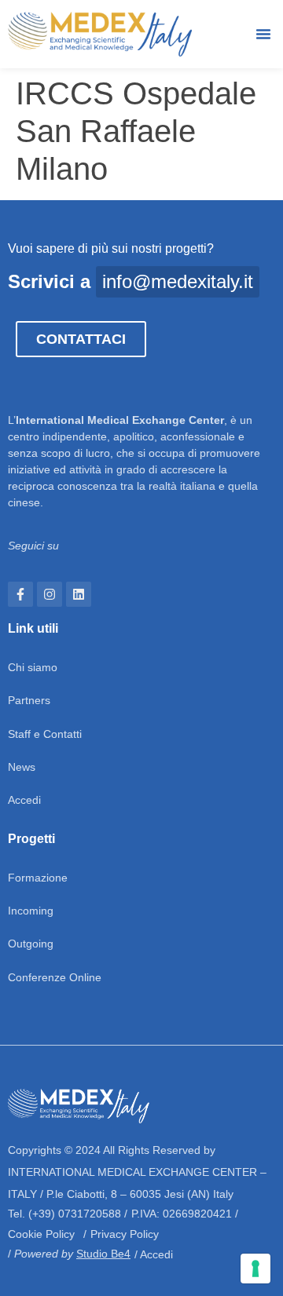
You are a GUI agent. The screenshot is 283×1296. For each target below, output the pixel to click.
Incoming (30, 910)
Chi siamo (32, 667)
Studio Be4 (103, 1253)
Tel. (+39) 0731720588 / (67, 1213)
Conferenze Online (54, 977)
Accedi (24, 800)
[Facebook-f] (20, 594)
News (21, 767)
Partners (29, 700)
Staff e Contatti (45, 734)
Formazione (38, 877)
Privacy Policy (124, 1234)
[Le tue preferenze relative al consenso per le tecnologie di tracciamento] (255, 1268)
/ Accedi (153, 1254)
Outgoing (30, 943)
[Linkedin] (78, 594)
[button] (263, 34)
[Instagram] (49, 594)
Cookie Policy (41, 1234)
